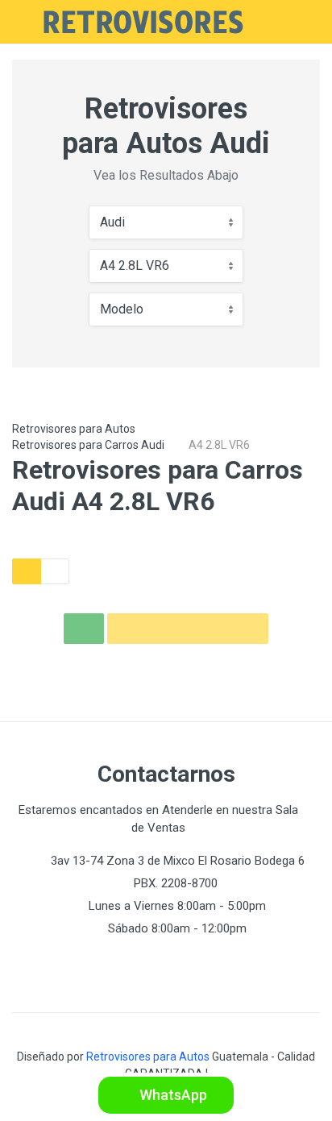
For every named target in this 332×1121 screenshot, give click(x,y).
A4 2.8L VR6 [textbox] (134, 265)
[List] (54, 571)
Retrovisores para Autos (73, 428)
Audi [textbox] (112, 222)
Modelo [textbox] (121, 309)
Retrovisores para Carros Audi (88, 444)
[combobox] (166, 222)
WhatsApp (171, 1094)
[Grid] (26, 571)
